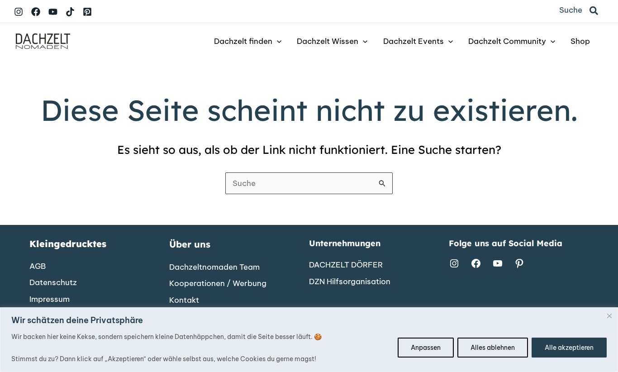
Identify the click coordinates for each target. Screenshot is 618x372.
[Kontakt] (184, 300)
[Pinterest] (87, 12)
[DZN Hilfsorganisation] (349, 282)
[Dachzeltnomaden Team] (214, 267)
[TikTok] (70, 12)
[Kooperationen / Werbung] (217, 284)
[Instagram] (18, 12)
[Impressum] (49, 299)
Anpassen (426, 347)
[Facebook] (36, 12)
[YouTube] (53, 12)
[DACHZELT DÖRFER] (346, 265)
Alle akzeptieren (569, 347)
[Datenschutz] (53, 283)
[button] (594, 11)
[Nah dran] (609, 316)
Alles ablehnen (493, 347)
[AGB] (37, 266)
